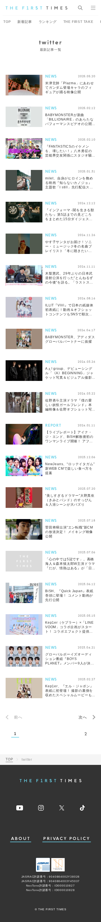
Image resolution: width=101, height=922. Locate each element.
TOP (7, 22)
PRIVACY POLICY (66, 838)
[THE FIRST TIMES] (36, 7)
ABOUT (21, 838)
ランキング (48, 22)
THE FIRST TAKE (78, 22)
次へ (83, 717)
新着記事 (24, 22)
